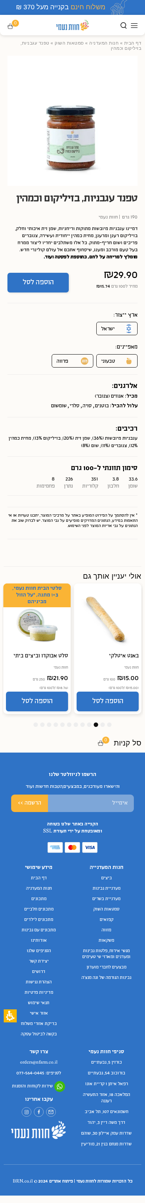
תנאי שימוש (38, 1003)
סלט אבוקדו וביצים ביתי (40, 656)
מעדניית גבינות (106, 888)
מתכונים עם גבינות (39, 930)
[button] (15, 26)
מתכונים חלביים (39, 909)
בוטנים (102, 406)
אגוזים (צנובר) (109, 396)
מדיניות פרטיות (39, 992)
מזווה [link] (106, 930)
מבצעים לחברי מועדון (106, 967)
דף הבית (133, 43)
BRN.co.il (23, 1181)
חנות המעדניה (104, 43)
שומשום (59, 406)
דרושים (38, 972)
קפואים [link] (106, 920)
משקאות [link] (106, 940)
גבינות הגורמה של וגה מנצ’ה (106, 978)
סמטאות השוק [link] (69, 43)
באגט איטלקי (124, 656)
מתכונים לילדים (38, 920)
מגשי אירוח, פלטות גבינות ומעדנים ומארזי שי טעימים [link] (106, 954)
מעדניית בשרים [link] (106, 899)
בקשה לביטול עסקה (39, 1034)
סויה (87, 406)
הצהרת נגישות (39, 982)
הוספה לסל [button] (38, 282)
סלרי (75, 406)
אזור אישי (39, 1013)
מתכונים (38, 899)
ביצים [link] (106, 878)
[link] (51, 1112)
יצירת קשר (39, 961)
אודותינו (39, 940)
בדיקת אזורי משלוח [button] (39, 1024)
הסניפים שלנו (39, 951)
